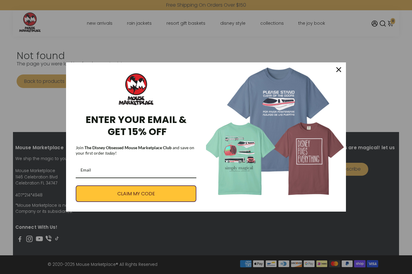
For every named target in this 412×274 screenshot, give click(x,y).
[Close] (338, 69)
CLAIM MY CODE (136, 193)
